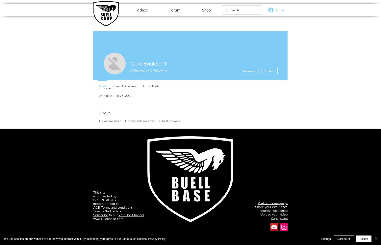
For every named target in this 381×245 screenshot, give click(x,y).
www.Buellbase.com (108, 218)
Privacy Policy (156, 239)
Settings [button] (326, 239)
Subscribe (100, 215)
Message (249, 71)
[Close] (376, 239)
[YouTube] (274, 227)
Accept (364, 239)
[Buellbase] (284, 227)
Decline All (343, 239)
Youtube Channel (131, 215)
